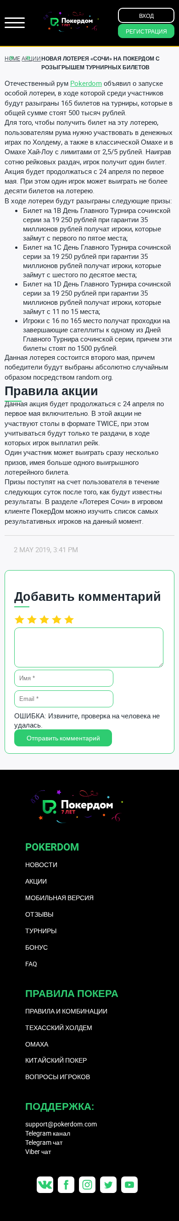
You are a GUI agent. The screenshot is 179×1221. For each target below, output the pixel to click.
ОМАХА (36, 1044)
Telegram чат (43, 1142)
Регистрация (146, 31)
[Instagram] (87, 1184)
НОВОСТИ (41, 864)
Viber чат (38, 1151)
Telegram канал (47, 1133)
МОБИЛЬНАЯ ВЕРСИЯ (59, 897)
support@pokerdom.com (61, 1124)
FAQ (31, 963)
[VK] (45, 1184)
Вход (146, 15)
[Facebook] (66, 1184)
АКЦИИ (36, 881)
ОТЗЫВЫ (39, 914)
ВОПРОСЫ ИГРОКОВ (57, 1076)
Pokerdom (86, 83)
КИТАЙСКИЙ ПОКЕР (56, 1060)
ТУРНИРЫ (40, 930)
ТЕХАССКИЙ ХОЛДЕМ (58, 1027)
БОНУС (36, 947)
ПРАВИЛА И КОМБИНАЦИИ (66, 1011)
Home (12, 58)
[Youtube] (129, 1184)
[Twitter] (108, 1184)
